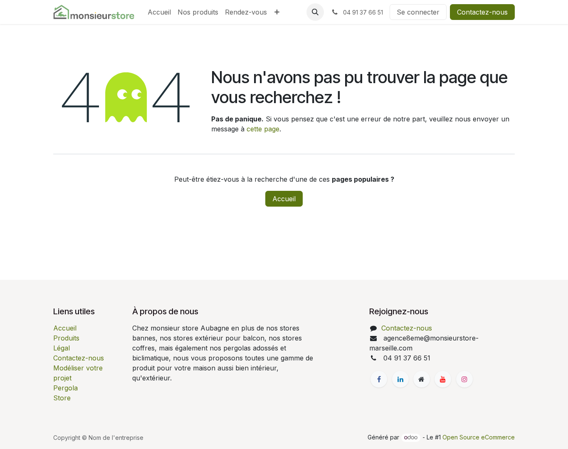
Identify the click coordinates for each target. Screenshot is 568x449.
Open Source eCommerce (478, 437)
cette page (263, 129)
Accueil (284, 199)
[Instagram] (464, 379)
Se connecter (418, 12)
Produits (66, 338)
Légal (61, 348)
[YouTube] (443, 379)
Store (62, 398)
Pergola (65, 388)
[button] (315, 12)
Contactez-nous (482, 12)
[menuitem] (159, 12)
